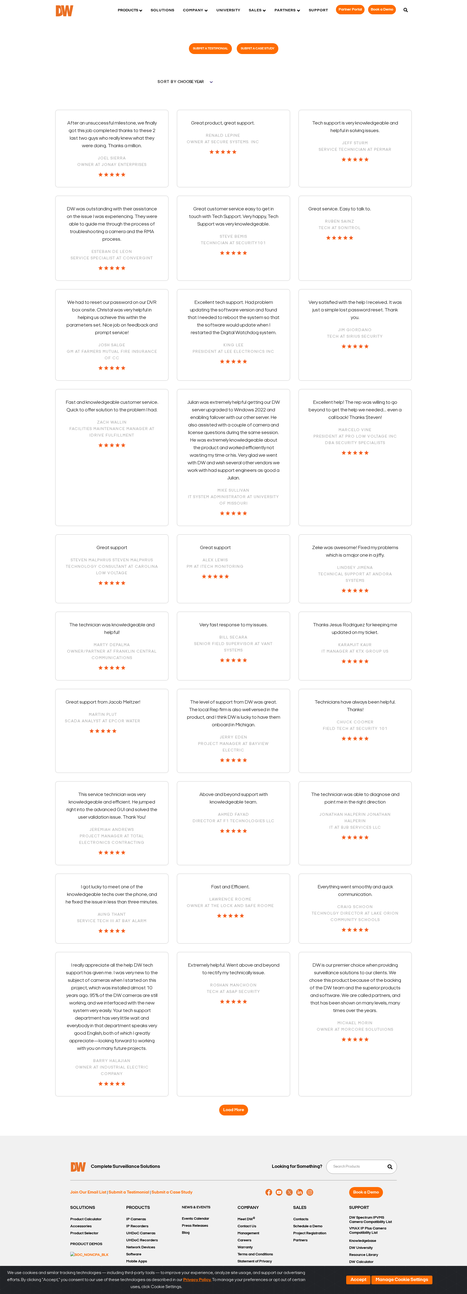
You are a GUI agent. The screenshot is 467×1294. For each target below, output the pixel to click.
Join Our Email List (88, 1192)
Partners (300, 1240)
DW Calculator (361, 1262)
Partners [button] (285, 10)
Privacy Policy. (197, 1280)
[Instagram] (309, 1192)
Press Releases (195, 1226)
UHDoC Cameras (140, 1233)
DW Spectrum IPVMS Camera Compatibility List (370, 1220)
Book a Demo (382, 10)
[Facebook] (268, 1192)
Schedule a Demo (307, 1226)
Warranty (245, 1247)
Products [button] (128, 10)
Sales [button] (255, 10)
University (228, 10)
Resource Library (363, 1255)
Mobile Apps (136, 1261)
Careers (244, 1240)
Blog (185, 1233)
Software (133, 1254)
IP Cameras (136, 1219)
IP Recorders (137, 1226)
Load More (233, 1110)
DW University (361, 1248)
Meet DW (246, 1219)
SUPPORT (359, 1208)
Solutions (162, 10)
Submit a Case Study (257, 48)
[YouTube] (279, 1192)
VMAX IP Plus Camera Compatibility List (367, 1230)
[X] (289, 1192)
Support (318, 10)
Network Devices (140, 1247)
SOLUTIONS (82, 1208)
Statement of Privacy (255, 1261)
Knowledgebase (362, 1241)
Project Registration (309, 1233)
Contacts (300, 1219)
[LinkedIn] (299, 1192)
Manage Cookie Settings (402, 1280)
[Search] (405, 10)
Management (248, 1233)
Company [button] (193, 10)
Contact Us (247, 1226)
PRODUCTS (138, 1208)
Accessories (81, 1226)
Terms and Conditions (255, 1254)
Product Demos (86, 1244)
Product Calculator (86, 1219)
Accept (358, 1280)
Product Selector (84, 1233)
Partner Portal (350, 10)
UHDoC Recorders (142, 1240)
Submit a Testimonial (210, 48)
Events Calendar (195, 1219)
